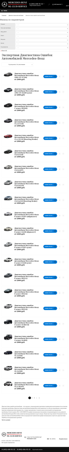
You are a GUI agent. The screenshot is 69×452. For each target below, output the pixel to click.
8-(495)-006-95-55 (23, 449)
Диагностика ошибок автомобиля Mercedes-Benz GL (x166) (26, 369)
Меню (5, 10)
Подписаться (63, 439)
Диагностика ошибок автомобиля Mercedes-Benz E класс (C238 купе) (26, 261)
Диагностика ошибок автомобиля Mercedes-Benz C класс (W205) (26, 106)
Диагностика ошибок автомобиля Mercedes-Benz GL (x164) (26, 354)
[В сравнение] (59, 76)
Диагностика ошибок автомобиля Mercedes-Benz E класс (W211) (26, 276)
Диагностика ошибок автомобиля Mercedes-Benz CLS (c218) (26, 153)
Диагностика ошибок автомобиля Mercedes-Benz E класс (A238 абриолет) (26, 230)
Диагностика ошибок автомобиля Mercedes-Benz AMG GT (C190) (26, 75)
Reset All (4, 50)
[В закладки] (63, 76)
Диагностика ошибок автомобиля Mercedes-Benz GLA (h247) (26, 385)
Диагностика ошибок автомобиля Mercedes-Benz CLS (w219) (26, 184)
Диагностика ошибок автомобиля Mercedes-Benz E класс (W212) (26, 292)
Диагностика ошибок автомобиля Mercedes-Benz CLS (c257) (26, 168)
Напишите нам (31, 438)
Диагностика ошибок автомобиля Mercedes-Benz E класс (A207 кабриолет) (26, 214)
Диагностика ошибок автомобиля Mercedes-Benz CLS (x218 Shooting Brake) (26, 199)
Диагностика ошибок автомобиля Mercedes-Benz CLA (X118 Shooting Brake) (26, 137)
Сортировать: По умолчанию (16, 64)
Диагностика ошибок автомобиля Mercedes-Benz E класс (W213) (26, 307)
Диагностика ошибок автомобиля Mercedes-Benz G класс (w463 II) (26, 323)
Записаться (48, 76)
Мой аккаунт (58, 4)
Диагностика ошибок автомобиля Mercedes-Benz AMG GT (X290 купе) (26, 91)
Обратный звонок (35, 5)
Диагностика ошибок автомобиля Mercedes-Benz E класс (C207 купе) (26, 245)
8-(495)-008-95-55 (36, 4)
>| (39, 398)
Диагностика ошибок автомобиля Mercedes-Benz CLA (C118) (26, 122)
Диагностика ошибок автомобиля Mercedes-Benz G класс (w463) (26, 338)
